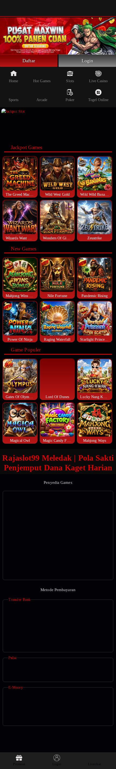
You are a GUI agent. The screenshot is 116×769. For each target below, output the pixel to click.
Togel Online (98, 100)
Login (87, 60)
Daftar (28, 60)
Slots (70, 81)
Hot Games (41, 81)
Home (13, 81)
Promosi (19, 764)
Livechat (94, 764)
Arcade (41, 100)
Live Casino (98, 81)
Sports (14, 100)
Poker (70, 100)
